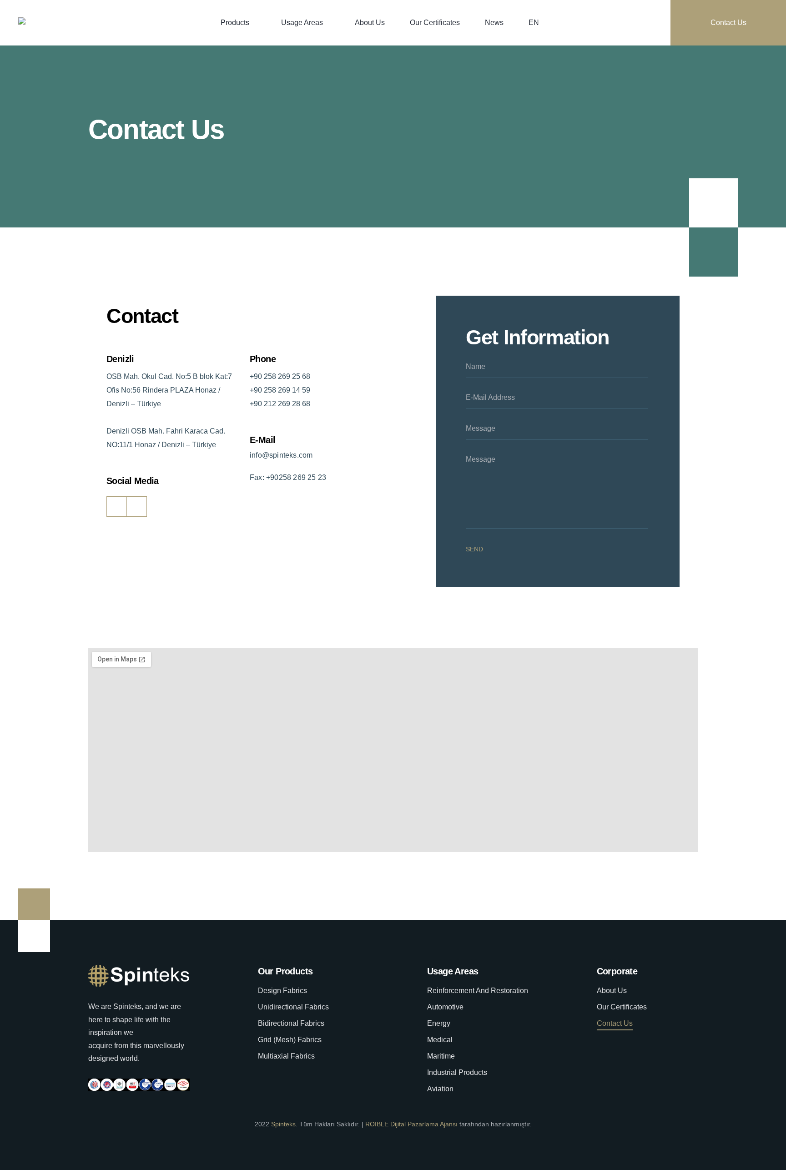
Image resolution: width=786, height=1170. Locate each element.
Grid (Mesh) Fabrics (290, 1040)
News (494, 22)
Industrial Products (457, 1072)
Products (235, 22)
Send (474, 549)
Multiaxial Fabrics (286, 1056)
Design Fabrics (282, 990)
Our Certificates (435, 22)
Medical (440, 1040)
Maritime (441, 1056)
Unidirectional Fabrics (293, 1007)
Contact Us (728, 22)
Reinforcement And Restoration (477, 990)
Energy (438, 1023)
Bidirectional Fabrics (291, 1023)
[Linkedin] (136, 506)
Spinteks (283, 1124)
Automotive (445, 1007)
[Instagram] (116, 506)
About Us (370, 22)
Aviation (440, 1089)
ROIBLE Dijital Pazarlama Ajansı (411, 1124)
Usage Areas (302, 22)
